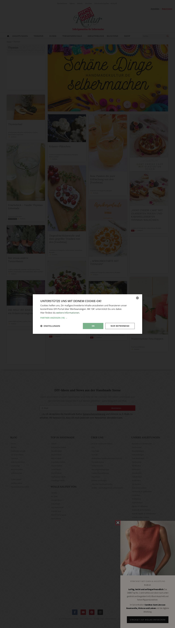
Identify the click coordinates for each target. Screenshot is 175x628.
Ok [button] (93, 326)
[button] (87, 318)
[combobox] (137, 297)
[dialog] (87, 314)
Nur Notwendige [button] (120, 326)
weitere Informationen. (68, 312)
